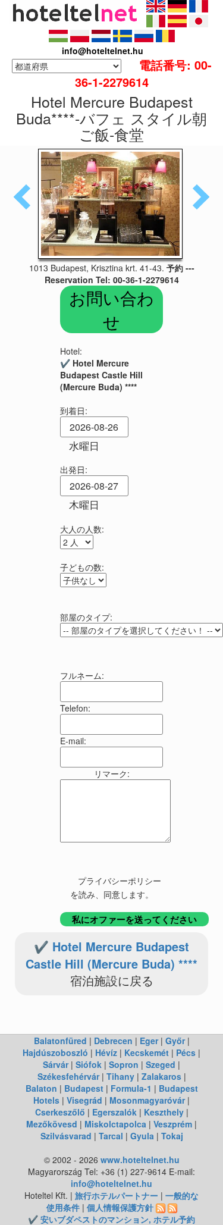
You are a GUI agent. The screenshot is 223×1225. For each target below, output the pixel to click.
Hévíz (106, 1052)
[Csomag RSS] (172, 1207)
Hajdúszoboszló (55, 1052)
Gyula (142, 1136)
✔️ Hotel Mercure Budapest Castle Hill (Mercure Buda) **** (111, 955)
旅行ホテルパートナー (116, 1195)
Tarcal (111, 1136)
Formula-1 (131, 1088)
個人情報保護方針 (120, 1207)
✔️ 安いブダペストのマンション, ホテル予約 (111, 1219)
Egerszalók (114, 1112)
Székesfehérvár (68, 1076)
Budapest (83, 1088)
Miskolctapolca (115, 1124)
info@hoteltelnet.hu (111, 1183)
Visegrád (84, 1100)
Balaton (41, 1088)
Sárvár (55, 1064)
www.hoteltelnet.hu (140, 1160)
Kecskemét (146, 1052)
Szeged (160, 1064)
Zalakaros (161, 1076)
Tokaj (172, 1136)
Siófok (89, 1064)
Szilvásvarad (66, 1136)
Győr (175, 1041)
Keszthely (164, 1112)
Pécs (186, 1052)
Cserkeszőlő (60, 1112)
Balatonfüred (60, 1041)
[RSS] (160, 1207)
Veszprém (172, 1124)
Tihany (120, 1076)
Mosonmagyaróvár (147, 1100)
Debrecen (113, 1041)
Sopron (124, 1064)
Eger (149, 1041)
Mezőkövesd (51, 1124)
